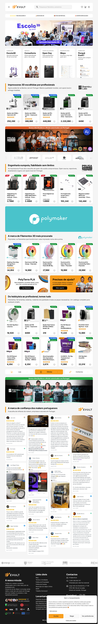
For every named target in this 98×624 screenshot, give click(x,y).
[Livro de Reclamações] (24, 605)
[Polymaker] (49, 139)
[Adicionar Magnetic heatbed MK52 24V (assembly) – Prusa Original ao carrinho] (90, 188)
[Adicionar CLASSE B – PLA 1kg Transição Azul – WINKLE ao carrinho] (72, 350)
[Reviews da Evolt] (18, 600)
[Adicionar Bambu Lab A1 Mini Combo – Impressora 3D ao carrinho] (36, 107)
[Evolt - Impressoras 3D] (18, 7)
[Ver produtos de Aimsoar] (18, 158)
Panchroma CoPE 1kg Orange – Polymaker (31, 263)
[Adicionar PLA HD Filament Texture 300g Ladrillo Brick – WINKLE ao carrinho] (18, 350)
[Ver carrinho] (85, 7)
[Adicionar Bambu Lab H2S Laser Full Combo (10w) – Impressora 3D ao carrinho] (72, 107)
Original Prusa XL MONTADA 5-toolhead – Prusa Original (12, 196)
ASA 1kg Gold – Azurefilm (83, 357)
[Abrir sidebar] (9, 7)
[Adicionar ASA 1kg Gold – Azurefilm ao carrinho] (90, 350)
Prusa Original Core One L (48, 194)
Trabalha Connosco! (42, 591)
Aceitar (56, 616)
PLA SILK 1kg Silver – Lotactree (13, 325)
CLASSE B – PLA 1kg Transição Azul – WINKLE (66, 357)
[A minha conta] (89, 7)
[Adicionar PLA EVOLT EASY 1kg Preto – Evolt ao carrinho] (90, 319)
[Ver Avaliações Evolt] (49, 486)
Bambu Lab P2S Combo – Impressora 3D (85, 114)
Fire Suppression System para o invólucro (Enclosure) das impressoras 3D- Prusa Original (66, 198)
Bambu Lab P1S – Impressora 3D (48, 114)
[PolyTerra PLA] (26, 284)
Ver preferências (88, 616)
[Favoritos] (82, 7)
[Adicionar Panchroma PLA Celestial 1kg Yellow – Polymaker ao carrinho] (90, 256)
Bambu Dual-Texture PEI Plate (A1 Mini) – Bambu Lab (49, 326)
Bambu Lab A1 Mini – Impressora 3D (13, 114)
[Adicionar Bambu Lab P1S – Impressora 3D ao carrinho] (54, 107)
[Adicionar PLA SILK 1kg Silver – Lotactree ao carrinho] (18, 319)
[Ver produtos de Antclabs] (33, 158)
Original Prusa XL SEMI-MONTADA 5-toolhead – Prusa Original (31, 196)
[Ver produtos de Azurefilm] (79, 158)
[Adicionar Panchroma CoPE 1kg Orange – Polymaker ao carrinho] (36, 256)
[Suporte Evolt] (71, 284)
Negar (72, 616)
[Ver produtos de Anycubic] (48, 158)
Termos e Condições (42, 580)
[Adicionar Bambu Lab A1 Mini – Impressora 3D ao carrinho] (18, 107)
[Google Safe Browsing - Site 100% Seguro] (11, 605)
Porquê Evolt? (81, 54)
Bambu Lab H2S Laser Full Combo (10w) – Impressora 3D (66, 115)
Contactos (79, 372)
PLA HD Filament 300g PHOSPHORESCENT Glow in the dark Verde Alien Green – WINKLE (67, 329)
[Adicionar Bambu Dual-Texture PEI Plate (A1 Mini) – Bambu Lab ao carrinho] (54, 319)
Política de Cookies (71, 620)
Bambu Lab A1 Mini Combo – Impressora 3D (31, 114)
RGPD (37, 588)
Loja (19, 372)
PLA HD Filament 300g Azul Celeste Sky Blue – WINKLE (30, 357)
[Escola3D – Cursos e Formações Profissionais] (49, 33)
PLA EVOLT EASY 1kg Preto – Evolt (84, 325)
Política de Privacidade (42, 582)
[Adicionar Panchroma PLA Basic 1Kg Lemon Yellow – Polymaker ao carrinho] (72, 256)
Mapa (63, 53)
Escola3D (11, 53)
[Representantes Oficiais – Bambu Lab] (49, 390)
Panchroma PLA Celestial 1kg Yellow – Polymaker (85, 263)
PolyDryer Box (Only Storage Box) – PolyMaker (13, 263)
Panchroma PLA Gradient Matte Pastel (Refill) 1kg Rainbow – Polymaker (48, 265)
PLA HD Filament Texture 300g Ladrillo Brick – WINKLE (12, 358)
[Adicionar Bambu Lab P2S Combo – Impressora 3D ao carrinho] (90, 107)
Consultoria (30, 53)
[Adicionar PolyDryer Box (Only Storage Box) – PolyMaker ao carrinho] (18, 256)
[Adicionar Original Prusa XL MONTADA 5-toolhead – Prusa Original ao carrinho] (18, 188)
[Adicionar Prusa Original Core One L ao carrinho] (54, 188)
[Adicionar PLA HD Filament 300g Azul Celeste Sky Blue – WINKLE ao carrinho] (36, 350)
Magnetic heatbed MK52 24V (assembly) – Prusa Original (84, 196)
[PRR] (17, 613)
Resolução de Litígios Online (44, 586)
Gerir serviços (53, 611)
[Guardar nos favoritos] (19, 121)
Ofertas (49, 372)
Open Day (47, 53)
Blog (37, 577)
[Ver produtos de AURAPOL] (63, 158)
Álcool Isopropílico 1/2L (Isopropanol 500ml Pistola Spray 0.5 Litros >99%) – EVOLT (48, 359)
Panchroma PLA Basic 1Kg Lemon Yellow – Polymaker (66, 263)
